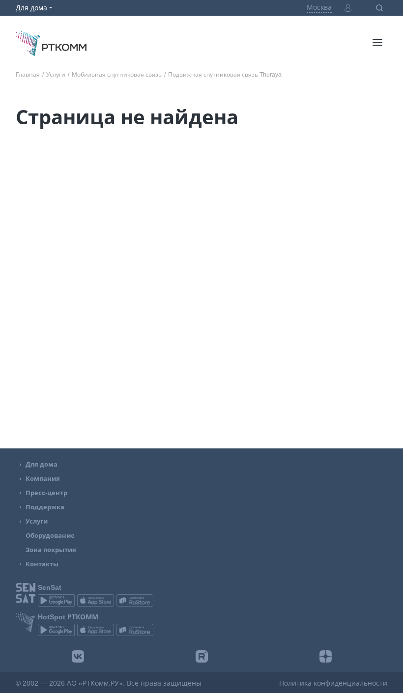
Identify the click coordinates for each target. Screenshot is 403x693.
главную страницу (155, 261)
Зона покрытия (51, 550)
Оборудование (50, 535)
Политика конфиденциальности (333, 683)
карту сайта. (293, 261)
